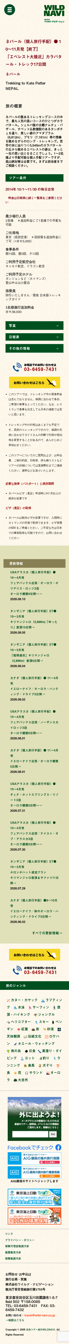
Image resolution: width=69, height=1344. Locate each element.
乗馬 (31, 1065)
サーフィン (40, 1007)
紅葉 (24, 1029)
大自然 (23, 1079)
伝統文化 (34, 1036)
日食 (32, 1050)
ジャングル (46, 1014)
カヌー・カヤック (24, 1000)
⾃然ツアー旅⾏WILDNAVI (40, 1329)
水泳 (21, 1007)
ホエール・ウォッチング (36, 1043)
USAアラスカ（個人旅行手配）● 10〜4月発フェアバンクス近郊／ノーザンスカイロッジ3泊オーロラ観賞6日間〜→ (34, 722)
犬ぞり (48, 1065)
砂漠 (50, 1029)
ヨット (30, 1058)
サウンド (36, 1072)
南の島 (16, 1050)
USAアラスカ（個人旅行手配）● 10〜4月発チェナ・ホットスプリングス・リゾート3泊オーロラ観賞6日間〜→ (34, 794)
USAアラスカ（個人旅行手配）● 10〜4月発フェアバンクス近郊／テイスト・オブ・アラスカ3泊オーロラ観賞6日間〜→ (34, 833)
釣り (46, 1058)
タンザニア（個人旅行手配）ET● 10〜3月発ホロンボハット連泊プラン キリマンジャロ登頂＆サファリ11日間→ (34, 872)
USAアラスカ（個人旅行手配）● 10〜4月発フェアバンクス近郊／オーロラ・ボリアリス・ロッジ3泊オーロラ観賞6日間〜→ (34, 583)
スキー (44, 1021)
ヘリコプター (21, 1021)
